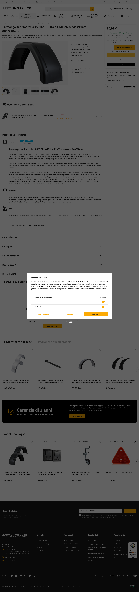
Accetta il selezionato (43, 314)
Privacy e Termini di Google (42, 286)
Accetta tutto (96, 314)
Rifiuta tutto (69, 314)
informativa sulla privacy (59, 284)
